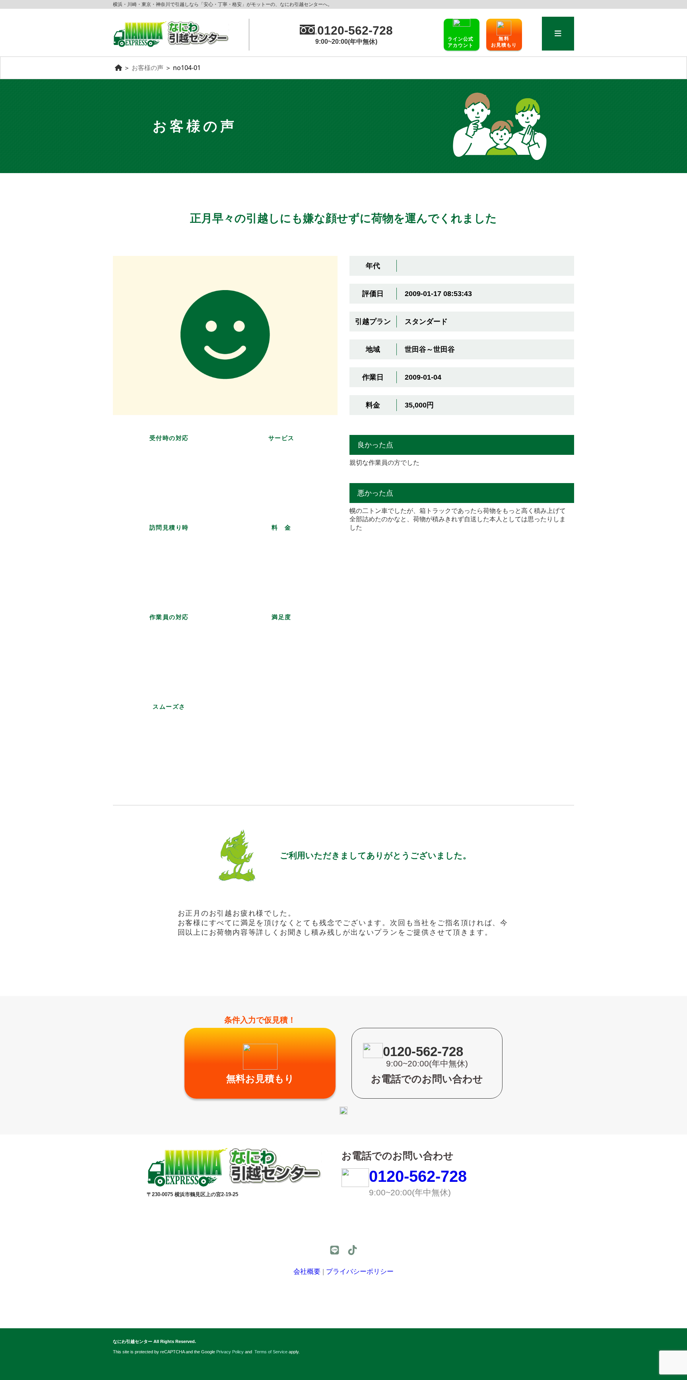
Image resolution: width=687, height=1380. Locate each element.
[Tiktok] (352, 1250)
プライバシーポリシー (360, 1271)
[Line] (335, 1250)
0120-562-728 (418, 1176)
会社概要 (306, 1271)
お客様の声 (147, 67)
